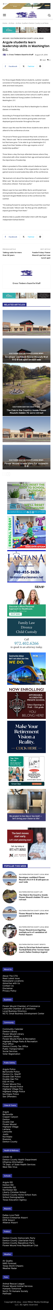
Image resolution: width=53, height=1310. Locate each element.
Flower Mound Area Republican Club (20, 1245)
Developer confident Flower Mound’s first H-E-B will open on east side (26, 358)
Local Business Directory (15, 1011)
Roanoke (7, 1139)
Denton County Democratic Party (19, 1238)
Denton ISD (8, 1185)
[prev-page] (4, 474)
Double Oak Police (12, 1076)
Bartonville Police (11, 1071)
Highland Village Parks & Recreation (20, 1041)
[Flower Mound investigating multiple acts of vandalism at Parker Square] (10, 931)
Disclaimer (8, 988)
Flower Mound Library (13, 1034)
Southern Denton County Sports (32, 944)
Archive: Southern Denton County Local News (32, 23)
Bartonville (8, 1114)
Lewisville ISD (9, 1187)
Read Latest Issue (11, 978)
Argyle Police (9, 1069)
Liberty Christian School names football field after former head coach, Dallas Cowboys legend (34, 949)
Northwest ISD (10, 1190)
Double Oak (8, 1122)
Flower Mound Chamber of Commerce (21, 1006)
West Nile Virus (10, 1167)
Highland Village (10, 1126)
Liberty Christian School (14, 1192)
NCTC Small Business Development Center (23, 1013)
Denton (6, 1119)
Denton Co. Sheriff (12, 1074)
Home (5, 23)
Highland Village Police (14, 1091)
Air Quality (8, 1260)
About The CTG (10, 976)
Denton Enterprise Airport (15, 1217)
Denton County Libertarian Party (18, 1240)
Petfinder (7, 1293)
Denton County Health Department (20, 1159)
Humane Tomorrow (12, 1288)
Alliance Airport (10, 1222)
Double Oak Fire (10, 1079)
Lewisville (7, 1131)
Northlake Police (11, 1094)
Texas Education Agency (15, 1199)
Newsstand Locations (13, 980)
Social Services (10, 1051)
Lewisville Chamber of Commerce (19, 1008)
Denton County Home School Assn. (20, 1194)
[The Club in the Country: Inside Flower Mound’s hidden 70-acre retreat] (26, 389)
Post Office (8, 1044)
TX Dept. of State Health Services (19, 1164)
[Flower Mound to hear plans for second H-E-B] (26, 442)
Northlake (7, 1136)
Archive (11, 23)
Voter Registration (11, 1054)
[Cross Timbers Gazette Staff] (5, 54)
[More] (40, 66)
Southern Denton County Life (26, 407)
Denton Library (10, 1031)
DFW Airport (9, 1220)
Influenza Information (13, 1162)
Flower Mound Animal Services (18, 1286)
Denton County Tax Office (15, 1046)
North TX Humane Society (15, 1291)
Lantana (6, 1129)
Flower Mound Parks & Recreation (19, 1039)
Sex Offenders (9, 1096)
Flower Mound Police (13, 1086)
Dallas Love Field (11, 1215)
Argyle (6, 1112)
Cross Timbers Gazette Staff (21, 54)
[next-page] (8, 474)
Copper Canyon (10, 1116)
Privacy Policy (9, 990)
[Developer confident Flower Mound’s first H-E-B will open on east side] (26, 336)
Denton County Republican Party (19, 1243)
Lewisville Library (11, 1036)
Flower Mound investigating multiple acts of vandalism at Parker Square (33, 932)
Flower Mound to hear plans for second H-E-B (27, 464)
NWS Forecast (9, 1263)
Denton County (10, 1141)
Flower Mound (9, 1124)
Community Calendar (13, 1029)
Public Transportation (13, 1048)
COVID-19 (7, 1157)
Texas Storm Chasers (13, 1266)
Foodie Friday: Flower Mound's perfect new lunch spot (41, 255)
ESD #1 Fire (8, 1081)
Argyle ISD (8, 1182)
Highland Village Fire (13, 1089)
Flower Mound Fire (12, 1084)
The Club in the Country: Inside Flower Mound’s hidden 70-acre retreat (26, 411)
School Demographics (13, 1197)
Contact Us (8, 985)
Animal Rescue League (13, 1283)
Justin (5, 1134)
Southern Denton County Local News (26, 353)
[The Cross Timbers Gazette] (26, 14)
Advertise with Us (11, 983)
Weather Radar (10, 1268)
